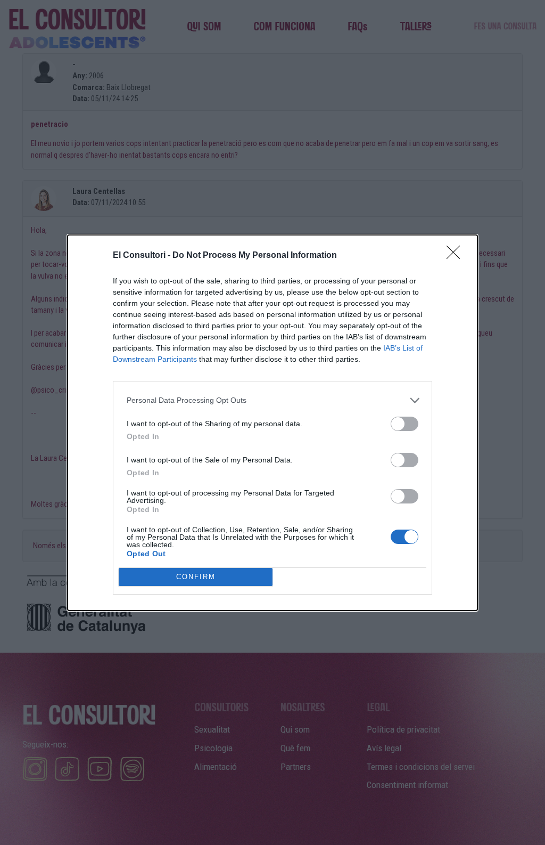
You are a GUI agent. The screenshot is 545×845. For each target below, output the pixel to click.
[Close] (457, 256)
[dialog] (272, 423)
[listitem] (272, 400)
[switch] (404, 424)
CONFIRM (196, 577)
